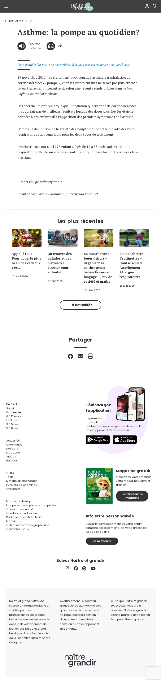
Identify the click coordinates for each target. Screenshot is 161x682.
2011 (32, 21)
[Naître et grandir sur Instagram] (67, 568)
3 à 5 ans (12, 424)
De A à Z (11, 404)
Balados (12, 460)
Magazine (13, 453)
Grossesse (13, 412)
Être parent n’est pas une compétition (31, 505)
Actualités (15, 21)
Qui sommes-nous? (20, 509)
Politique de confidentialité (24, 517)
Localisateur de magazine (132, 496)
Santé (10, 408)
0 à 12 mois (13, 416)
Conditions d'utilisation (21, 513)
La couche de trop (18, 501)
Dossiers (12, 449)
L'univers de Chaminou (21, 485)
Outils (10, 473)
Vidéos (11, 457)
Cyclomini (13, 489)
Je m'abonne (102, 541)
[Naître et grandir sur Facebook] (76, 568)
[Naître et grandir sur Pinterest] (84, 568)
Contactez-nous (17, 529)
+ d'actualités (80, 305)
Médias (11, 521)
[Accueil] (80, 7)
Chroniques (14, 445)
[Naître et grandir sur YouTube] (93, 568)
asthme (97, 77)
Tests (9, 477)
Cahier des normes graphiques (27, 525)
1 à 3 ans (12, 420)
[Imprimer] (90, 356)
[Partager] (70, 356)
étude (98, 88)
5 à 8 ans (12, 428)
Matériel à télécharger (21, 481)
